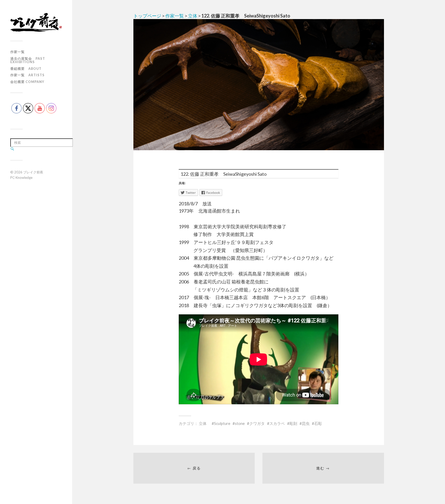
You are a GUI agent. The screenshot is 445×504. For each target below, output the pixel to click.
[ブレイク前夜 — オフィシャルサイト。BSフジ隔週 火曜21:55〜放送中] (36, 22)
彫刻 (293, 423)
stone (240, 423)
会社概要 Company (27, 82)
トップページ (147, 16)
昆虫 (306, 423)
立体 (192, 16)
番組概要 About (25, 68)
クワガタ (257, 423)
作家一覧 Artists (27, 75)
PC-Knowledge (21, 177)
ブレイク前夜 (33, 172)
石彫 (318, 423)
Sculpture (222, 423)
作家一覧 (17, 52)
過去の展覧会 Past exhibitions (27, 60)
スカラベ (277, 423)
